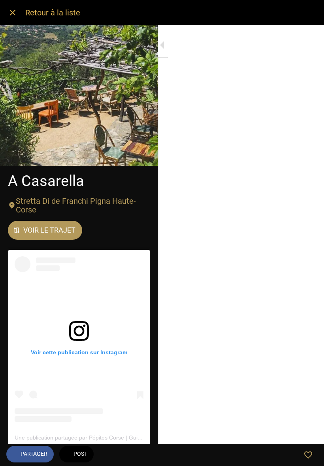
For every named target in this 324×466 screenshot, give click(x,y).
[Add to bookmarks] (308, 454)
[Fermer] (12, 12)
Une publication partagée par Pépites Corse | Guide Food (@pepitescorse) (108, 437)
